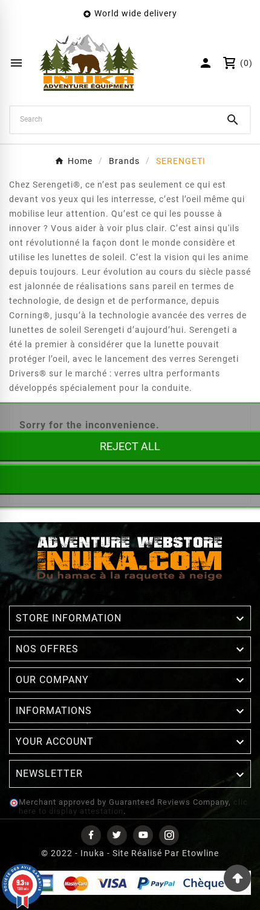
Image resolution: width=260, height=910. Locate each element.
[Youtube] (143, 835)
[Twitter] (117, 835)
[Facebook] (91, 835)
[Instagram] (169, 835)
